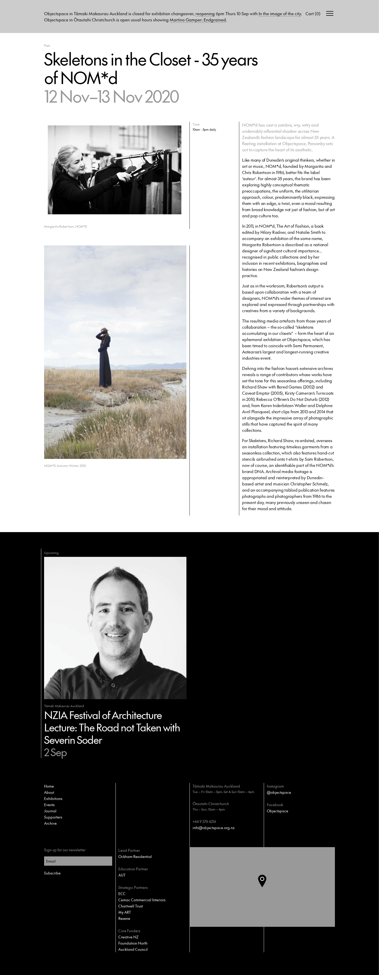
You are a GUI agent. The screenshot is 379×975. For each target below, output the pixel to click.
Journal (50, 810)
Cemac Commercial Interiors (142, 899)
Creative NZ (128, 936)
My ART (124, 912)
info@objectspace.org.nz (214, 827)
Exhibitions (53, 798)
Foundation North (132, 943)
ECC (122, 893)
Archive (50, 823)
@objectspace (279, 792)
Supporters (53, 817)
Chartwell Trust (130, 905)
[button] (266, 887)
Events (49, 804)
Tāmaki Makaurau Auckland (216, 786)
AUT (122, 875)
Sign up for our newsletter (65, 849)
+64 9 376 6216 (204, 821)
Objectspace (277, 810)
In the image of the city (280, 13)
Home (49, 786)
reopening (205, 13)
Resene (124, 918)
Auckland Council (133, 949)
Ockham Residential (135, 856)
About (49, 792)
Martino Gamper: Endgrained (198, 19)
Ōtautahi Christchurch (211, 803)
